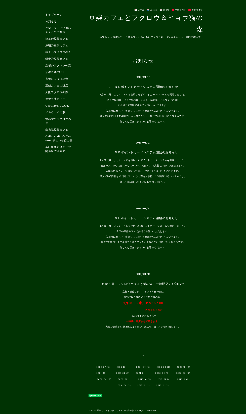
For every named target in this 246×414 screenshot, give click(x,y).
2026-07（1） (103, 367)
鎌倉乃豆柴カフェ (56, 58)
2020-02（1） (125, 379)
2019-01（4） (164, 379)
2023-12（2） (184, 367)
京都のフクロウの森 (58, 65)
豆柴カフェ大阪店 (56, 85)
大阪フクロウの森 (56, 92)
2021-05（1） (103, 373)
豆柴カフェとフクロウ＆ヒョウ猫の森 (115, 410)
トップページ (53, 14)
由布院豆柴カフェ (56, 129)
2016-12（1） (163, 385)
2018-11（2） (184, 379)
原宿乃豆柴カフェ (56, 45)
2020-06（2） (163, 373)
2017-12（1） (144, 385)
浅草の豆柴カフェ (56, 38)
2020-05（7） (183, 373)
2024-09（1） (143, 367)
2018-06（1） (125, 385)
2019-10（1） (145, 379)
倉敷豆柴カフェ (55, 99)
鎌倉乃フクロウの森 (58, 52)
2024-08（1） (163, 367)
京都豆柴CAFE (54, 72)
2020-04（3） (104, 379)
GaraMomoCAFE (57, 105)
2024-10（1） (123, 367)
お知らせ (51, 21)
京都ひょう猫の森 (56, 78)
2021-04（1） (123, 373)
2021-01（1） (143, 373)
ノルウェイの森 (55, 112)
